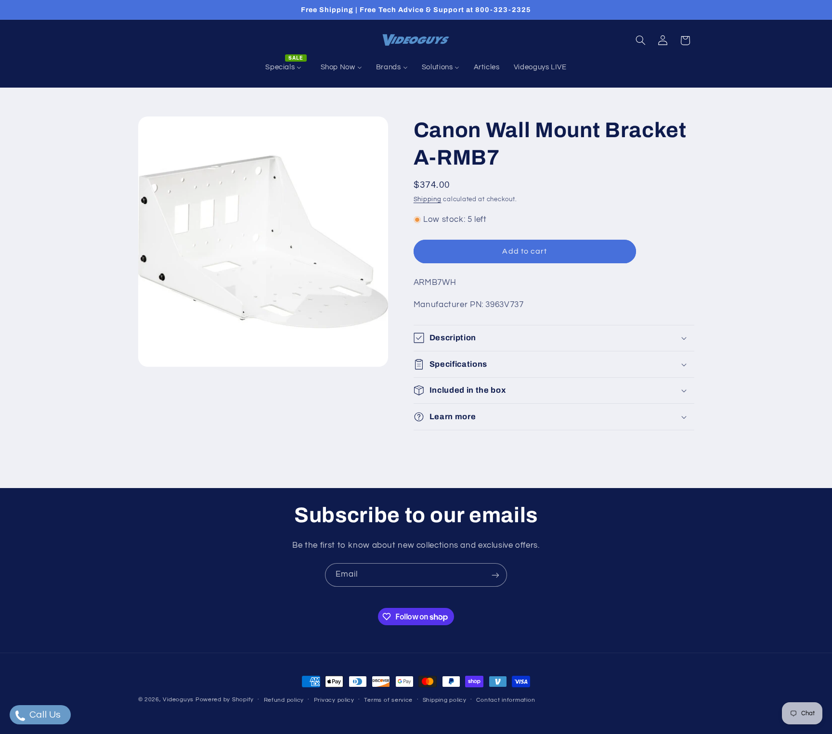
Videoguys (178, 699)
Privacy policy (334, 700)
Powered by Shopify (224, 699)
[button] (640, 40)
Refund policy (284, 700)
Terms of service (388, 700)
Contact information (505, 700)
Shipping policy (445, 700)
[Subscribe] (495, 575)
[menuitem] (286, 67)
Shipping (428, 199)
